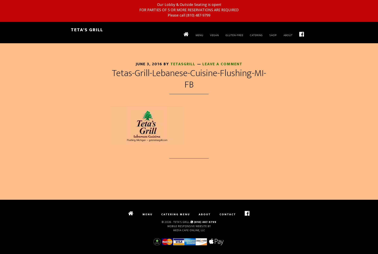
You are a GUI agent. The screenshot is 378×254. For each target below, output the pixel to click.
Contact (228, 214)
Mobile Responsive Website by (189, 226)
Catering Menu (175, 214)
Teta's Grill (87, 30)
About (205, 214)
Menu (148, 214)
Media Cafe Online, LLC (189, 230)
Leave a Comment (222, 64)
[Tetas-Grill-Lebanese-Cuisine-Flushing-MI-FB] (147, 143)
